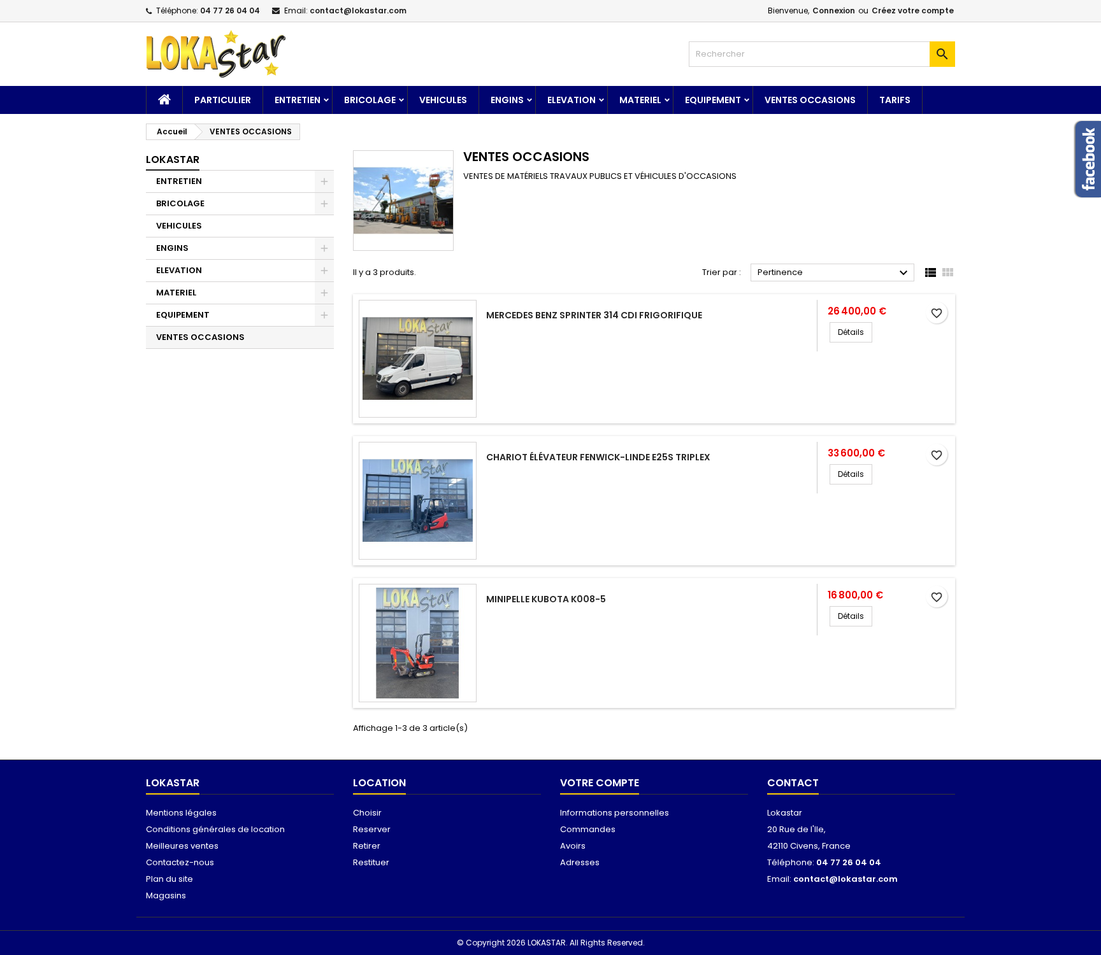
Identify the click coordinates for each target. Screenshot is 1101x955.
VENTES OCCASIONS (810, 100)
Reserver (372, 829)
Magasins (166, 895)
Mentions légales (181, 813)
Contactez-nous (180, 862)
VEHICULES (443, 100)
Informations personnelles (614, 813)
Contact (793, 782)
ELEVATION (571, 100)
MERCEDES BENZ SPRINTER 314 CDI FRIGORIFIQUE (594, 315)
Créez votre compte (913, 10)
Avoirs (573, 846)
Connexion (833, 10)
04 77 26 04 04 (230, 10)
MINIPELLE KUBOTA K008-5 (546, 599)
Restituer (371, 862)
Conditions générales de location (215, 829)
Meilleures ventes (182, 846)
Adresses (580, 862)
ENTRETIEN (297, 100)
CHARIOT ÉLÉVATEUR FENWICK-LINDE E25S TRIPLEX (598, 457)
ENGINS (507, 100)
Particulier (222, 100)
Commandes (587, 829)
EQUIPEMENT (713, 100)
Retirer (366, 846)
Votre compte (599, 782)
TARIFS (894, 100)
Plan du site (169, 879)
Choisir (367, 813)
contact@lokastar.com (358, 10)
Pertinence (834, 273)
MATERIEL (640, 100)
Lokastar (172, 159)
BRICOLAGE (370, 100)
